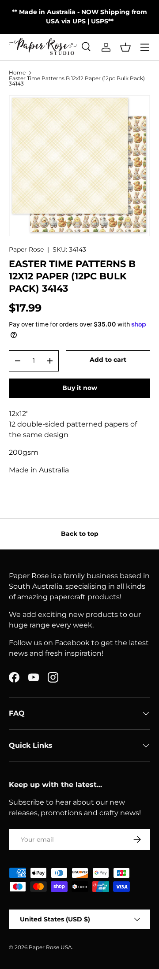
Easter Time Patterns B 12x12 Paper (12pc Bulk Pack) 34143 (77, 81)
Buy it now (79, 388)
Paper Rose (26, 249)
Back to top (79, 534)
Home (17, 72)
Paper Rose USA (50, 947)
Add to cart (108, 360)
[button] (125, 47)
